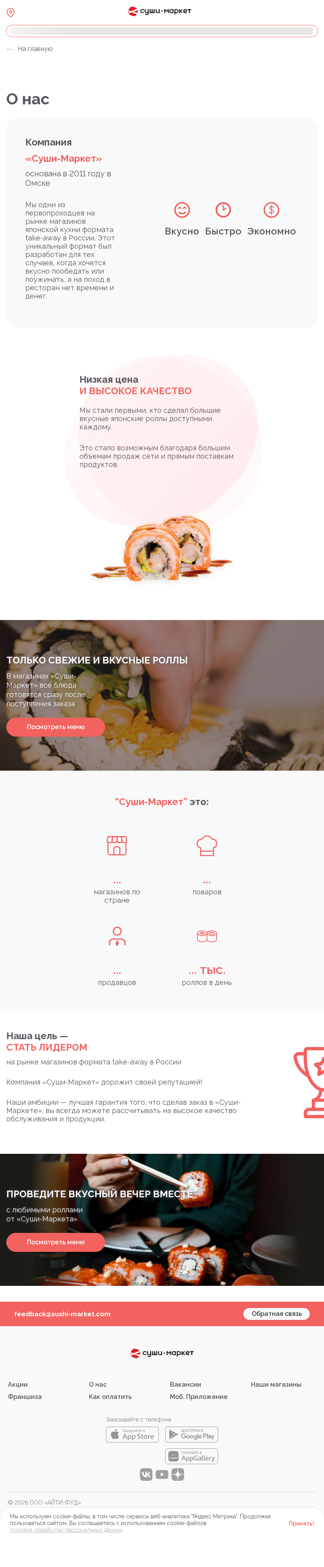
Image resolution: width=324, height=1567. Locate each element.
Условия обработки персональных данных (66, 1530)
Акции (18, 1384)
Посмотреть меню (56, 727)
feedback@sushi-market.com (62, 1314)
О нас (98, 1384)
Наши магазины (276, 1384)
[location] (10, 12)
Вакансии (185, 1384)
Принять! (301, 1523)
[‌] (162, 31)
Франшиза (25, 1397)
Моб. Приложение (199, 1397)
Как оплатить (110, 1397)
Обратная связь (277, 1313)
